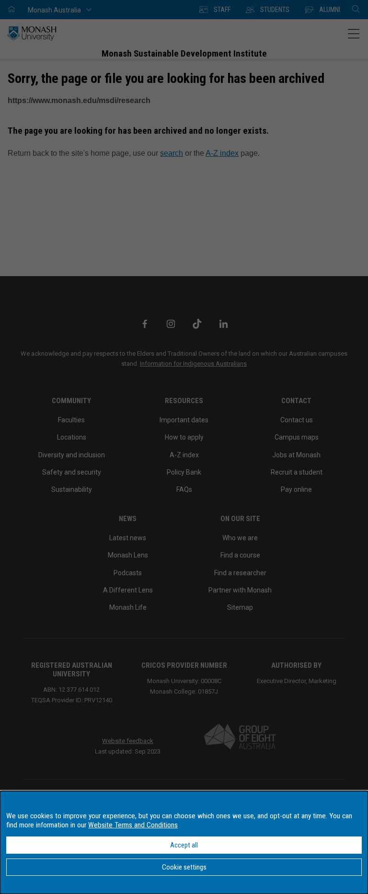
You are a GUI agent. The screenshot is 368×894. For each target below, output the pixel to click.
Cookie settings (184, 867)
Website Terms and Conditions (133, 825)
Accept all (184, 845)
